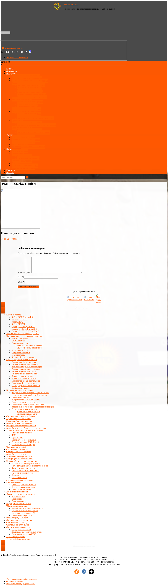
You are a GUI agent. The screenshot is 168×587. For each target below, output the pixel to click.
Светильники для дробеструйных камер (29, 395)
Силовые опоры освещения (29, 348)
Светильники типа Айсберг (18, 452)
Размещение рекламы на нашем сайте (28, 147)
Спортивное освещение (17, 449)
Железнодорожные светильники (20, 480)
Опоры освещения (20, 343)
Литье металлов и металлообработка (22, 334)
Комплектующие (13, 482)
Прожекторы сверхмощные (24, 440)
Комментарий (25, 272)
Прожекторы (17, 121)
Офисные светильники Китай (25, 511)
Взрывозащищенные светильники (27, 83)
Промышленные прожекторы (25, 402)
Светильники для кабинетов (19, 520)
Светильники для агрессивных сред (28, 404)
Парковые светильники (27, 106)
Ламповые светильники (22, 376)
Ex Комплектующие (21, 388)
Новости (10, 172)
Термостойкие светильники (18, 418)
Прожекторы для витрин (17, 518)
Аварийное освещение (16, 454)
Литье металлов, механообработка (27, 78)
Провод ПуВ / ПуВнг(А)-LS (24, 329)
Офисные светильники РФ (24, 513)
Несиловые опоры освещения (30, 345)
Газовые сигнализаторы (22, 473)
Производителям (24, 156)
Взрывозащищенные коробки (25, 364)
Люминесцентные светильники (20, 494)
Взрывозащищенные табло (24, 371)
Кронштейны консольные (23, 357)
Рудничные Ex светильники (24, 383)
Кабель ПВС (17, 322)
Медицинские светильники (18, 503)
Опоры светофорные (21, 352)
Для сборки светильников (23, 487)
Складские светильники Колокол (26, 109)
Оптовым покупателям (22, 161)
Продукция (11, 73)
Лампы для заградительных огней (27, 532)
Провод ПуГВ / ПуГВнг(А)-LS (25, 331)
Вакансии (16, 163)
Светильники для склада (17, 522)
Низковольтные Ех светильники (31, 95)
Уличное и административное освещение (24, 430)
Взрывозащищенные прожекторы (32, 97)
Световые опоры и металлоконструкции (30, 80)
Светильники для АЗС (22, 128)
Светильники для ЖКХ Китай (25, 442)
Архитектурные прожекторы (30, 102)
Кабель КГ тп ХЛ (19, 319)
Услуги (9, 135)
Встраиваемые (18, 496)
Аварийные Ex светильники (29, 90)
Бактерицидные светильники (19, 459)
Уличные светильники (22, 99)
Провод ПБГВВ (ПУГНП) (23, 326)
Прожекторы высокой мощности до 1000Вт (36, 125)
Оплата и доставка (20, 151)
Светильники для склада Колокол (21, 416)
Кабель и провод (13, 315)
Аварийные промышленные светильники (30, 393)
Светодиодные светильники (24, 409)
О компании (11, 71)
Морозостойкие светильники (19, 421)
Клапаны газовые (19, 477)
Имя (20, 277)
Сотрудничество (13, 149)
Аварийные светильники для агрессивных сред (33, 407)
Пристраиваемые (19, 501)
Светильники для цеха (27, 116)
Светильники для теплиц (17, 525)
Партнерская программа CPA (25, 165)
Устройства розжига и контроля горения (30, 466)
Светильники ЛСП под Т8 (23, 444)
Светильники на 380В (21, 397)
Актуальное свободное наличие (26, 76)
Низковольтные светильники (19, 423)
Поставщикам (18, 154)
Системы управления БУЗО (24, 534)
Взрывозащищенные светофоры (26, 369)
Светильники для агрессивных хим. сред (35, 118)
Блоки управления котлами (24, 468)
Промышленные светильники (25, 111)
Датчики (15, 475)
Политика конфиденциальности (20, 584)
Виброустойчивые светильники (26, 400)
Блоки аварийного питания (24, 485)
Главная (9, 69)
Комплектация (18, 341)
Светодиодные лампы (21, 489)
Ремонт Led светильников (23, 137)
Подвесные (17, 499)
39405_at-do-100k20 (10, 239)
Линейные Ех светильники (29, 88)
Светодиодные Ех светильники (31, 85)
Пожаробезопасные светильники (21, 426)
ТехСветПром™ (71, 4)
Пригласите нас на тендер (23, 168)
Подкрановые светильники (29, 113)
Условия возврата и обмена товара (21, 579)
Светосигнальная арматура (18, 527)
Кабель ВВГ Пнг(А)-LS (22, 317)
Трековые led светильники (18, 539)
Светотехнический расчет (23, 142)
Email (21, 282)
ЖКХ (14, 435)
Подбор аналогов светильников (26, 139)
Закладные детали (20, 350)
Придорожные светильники (29, 130)
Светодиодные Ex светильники (26, 385)
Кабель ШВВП (18, 324)
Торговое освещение (15, 536)
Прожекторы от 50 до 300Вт (29, 123)
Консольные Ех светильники (30, 92)
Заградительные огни (21, 529)
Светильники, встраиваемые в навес (33, 132)
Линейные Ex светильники (24, 378)
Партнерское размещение (28, 158)
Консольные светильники (28, 411)
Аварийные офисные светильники (27, 508)
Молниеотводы (18, 355)
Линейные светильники (17, 492)
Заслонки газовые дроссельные (26, 463)
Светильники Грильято (22, 515)
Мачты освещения (20, 338)
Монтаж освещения (20, 144)
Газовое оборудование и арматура (21, 461)
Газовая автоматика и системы (25, 470)
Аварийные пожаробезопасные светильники (26, 428)
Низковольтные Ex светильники (26, 381)
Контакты (10, 170)
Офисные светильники (16, 506)
